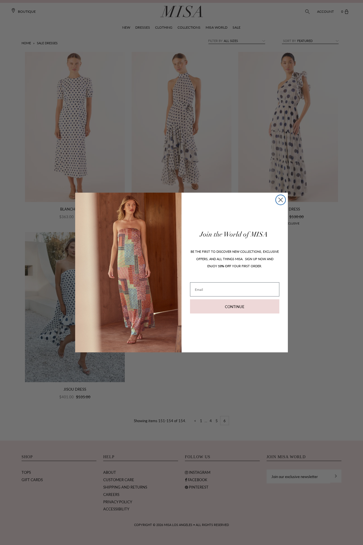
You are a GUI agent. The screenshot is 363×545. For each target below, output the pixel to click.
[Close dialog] (281, 200)
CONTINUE (234, 306)
